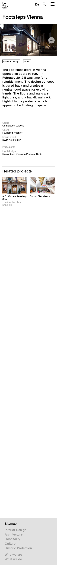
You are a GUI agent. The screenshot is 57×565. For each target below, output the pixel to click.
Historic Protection (18, 548)
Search (44, 4)
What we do (13, 559)
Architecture (13, 534)
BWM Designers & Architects (5, 5)
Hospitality (12, 539)
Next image (51, 40)
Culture (10, 543)
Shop (27, 61)
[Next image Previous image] (28, 40)
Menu (53, 4)
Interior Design (11, 61)
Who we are (13, 554)
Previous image (5, 40)
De (37, 4)
